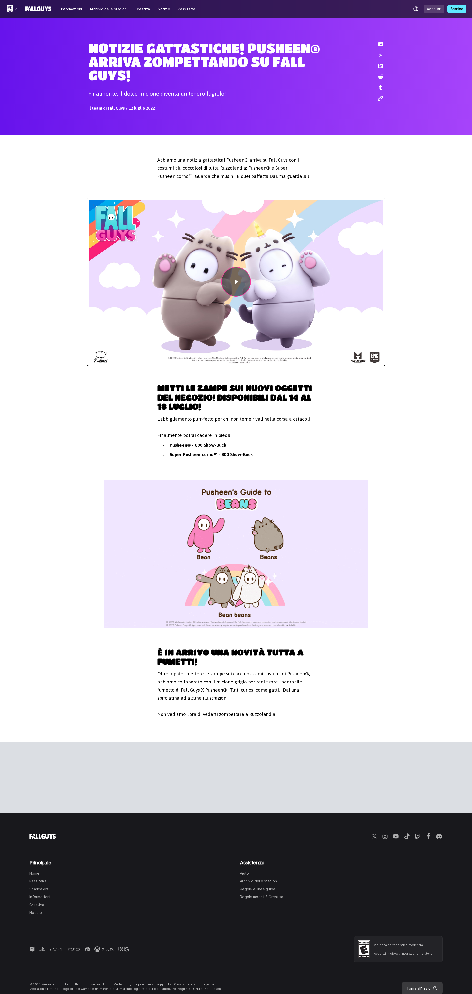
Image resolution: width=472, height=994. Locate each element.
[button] (377, 46)
